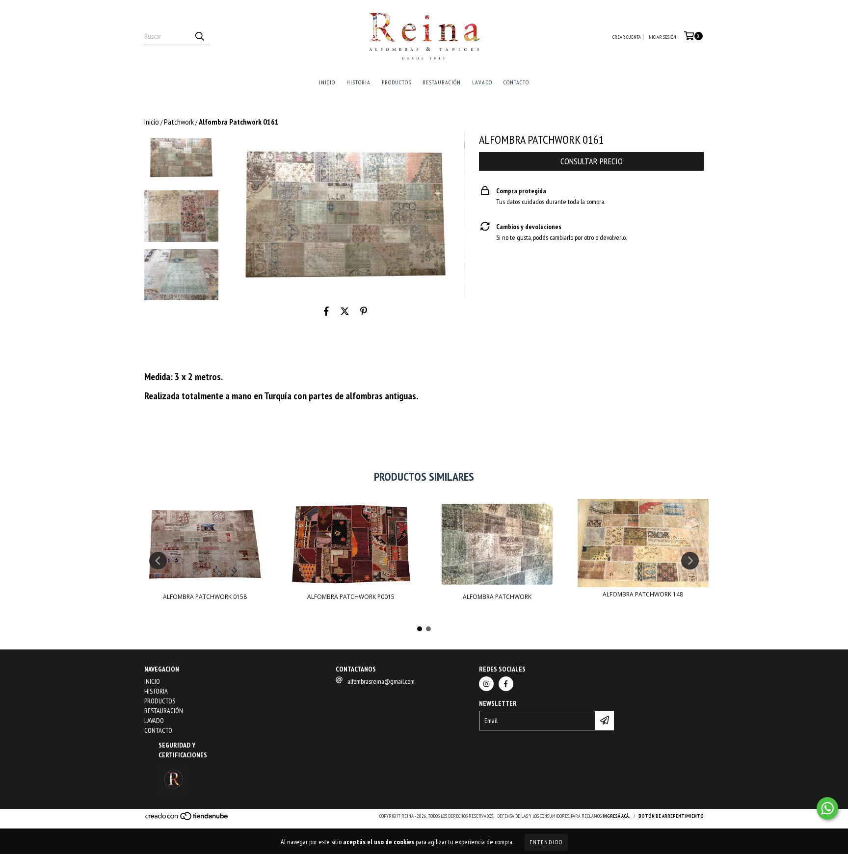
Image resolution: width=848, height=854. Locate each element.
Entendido (546, 842)
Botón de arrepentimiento (671, 816)
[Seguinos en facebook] (506, 683)
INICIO (327, 82)
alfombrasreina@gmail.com (381, 681)
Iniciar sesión (661, 37)
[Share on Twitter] (344, 311)
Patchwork (179, 122)
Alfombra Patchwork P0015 (351, 597)
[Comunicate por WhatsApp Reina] (827, 808)
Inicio (151, 122)
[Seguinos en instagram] (486, 683)
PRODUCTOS (396, 82)
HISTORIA (358, 82)
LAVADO (482, 82)
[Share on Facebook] (326, 311)
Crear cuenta (626, 37)
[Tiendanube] (187, 819)
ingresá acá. (616, 816)
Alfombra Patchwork (497, 597)
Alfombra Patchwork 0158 (205, 597)
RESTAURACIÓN (442, 82)
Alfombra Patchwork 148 (643, 594)
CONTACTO (516, 82)
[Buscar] (199, 36)
